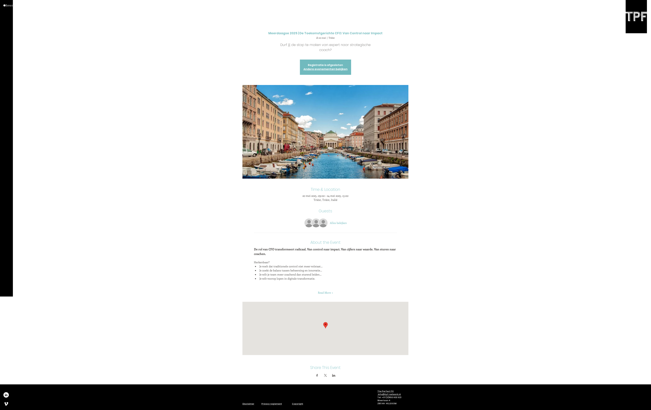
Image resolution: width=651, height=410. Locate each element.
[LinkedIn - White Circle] (6, 395)
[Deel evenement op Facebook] (317, 375)
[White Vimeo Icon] (6, 404)
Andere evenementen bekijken (325, 69)
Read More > (325, 292)
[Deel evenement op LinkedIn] (333, 375)
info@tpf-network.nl (389, 394)
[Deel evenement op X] (325, 375)
